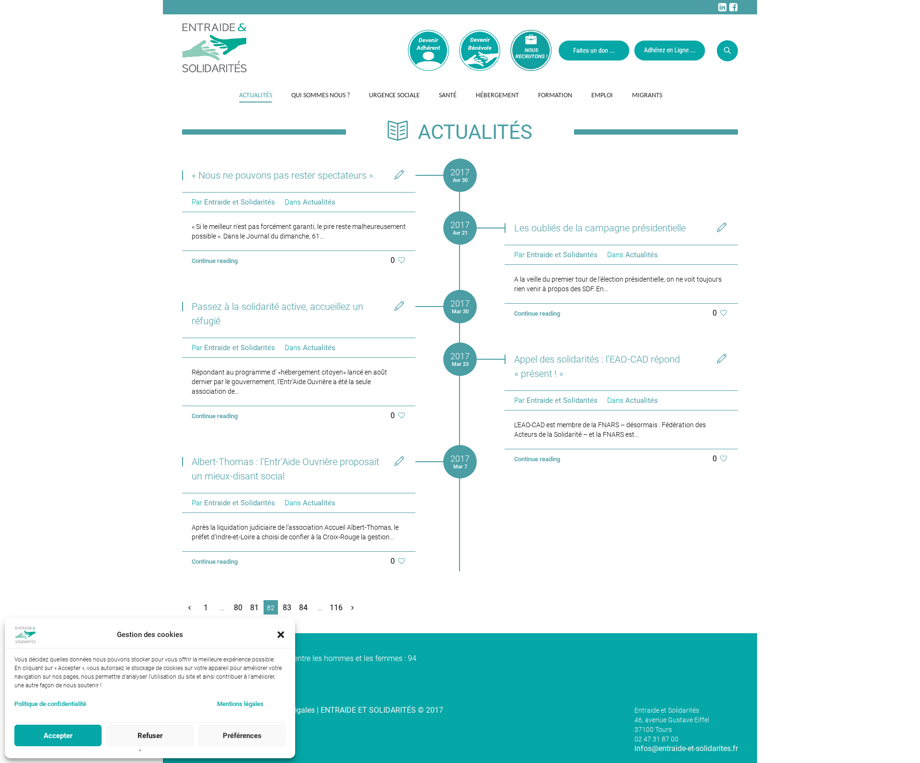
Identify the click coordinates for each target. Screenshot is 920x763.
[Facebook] (733, 7)
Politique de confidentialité (50, 703)
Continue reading (215, 260)
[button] (281, 634)
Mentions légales (240, 703)
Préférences (242, 735)
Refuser (150, 735)
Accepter (58, 735)
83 (287, 607)
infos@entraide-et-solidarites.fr (686, 748)
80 (238, 607)
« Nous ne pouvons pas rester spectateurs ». (284, 175)
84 (303, 607)
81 (254, 607)
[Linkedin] (722, 7)
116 (336, 607)
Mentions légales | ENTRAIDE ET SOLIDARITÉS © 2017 (350, 710)
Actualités (319, 202)
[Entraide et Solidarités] (214, 47)
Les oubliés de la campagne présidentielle (600, 228)
